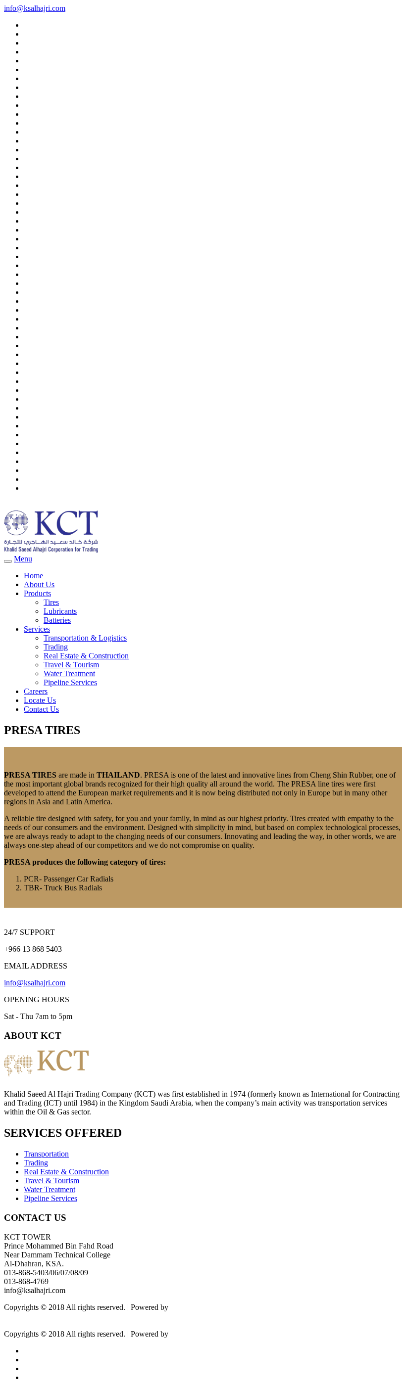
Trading (56, 647)
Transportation (46, 1154)
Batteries (57, 620)
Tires (51, 602)
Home (33, 575)
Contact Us (41, 709)
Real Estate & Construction (86, 655)
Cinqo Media (190, 1307)
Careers (36, 691)
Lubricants (60, 611)
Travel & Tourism (71, 664)
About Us (39, 584)
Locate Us (40, 700)
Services (37, 629)
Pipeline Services (70, 682)
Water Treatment (69, 673)
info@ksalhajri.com (34, 8)
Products (37, 593)
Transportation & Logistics (85, 638)
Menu (23, 559)
